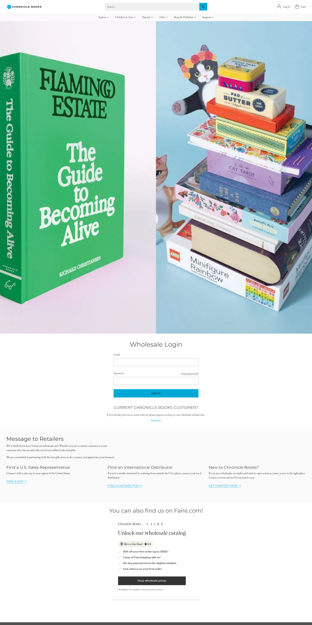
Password (119, 373)
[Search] (203, 6)
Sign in (156, 393)
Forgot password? (189, 373)
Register (156, 420)
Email (117, 354)
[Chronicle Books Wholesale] (24, 7)
